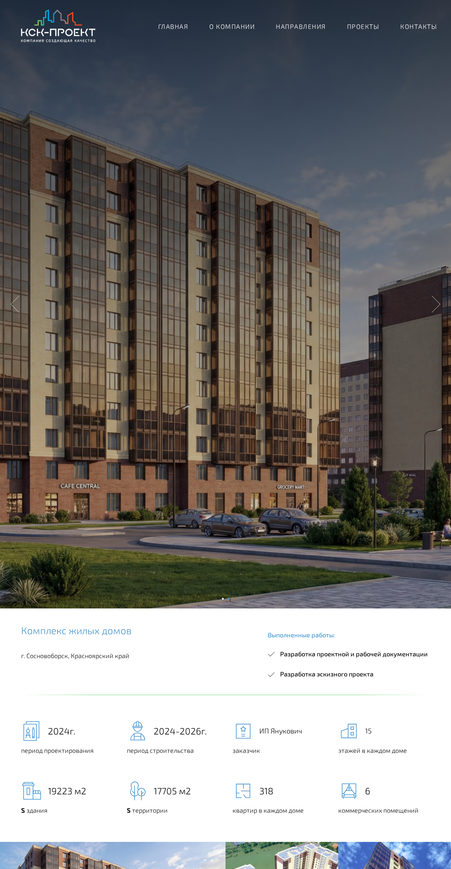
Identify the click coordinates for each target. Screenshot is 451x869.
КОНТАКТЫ (418, 26)
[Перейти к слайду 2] (228, 599)
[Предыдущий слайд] (15, 304)
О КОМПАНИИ (232, 26)
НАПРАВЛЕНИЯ (301, 26)
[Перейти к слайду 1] (223, 599)
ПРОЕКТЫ (363, 26)
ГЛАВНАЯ (173, 26)
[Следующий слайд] (436, 304)
